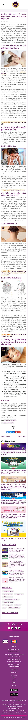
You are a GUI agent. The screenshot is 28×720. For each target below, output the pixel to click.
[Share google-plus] (19, 432)
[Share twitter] (10, 432)
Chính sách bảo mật (14, 652)
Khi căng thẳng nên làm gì (17, 190)
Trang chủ (14, 672)
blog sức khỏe (19, 594)
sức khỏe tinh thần (10, 420)
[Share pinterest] (16, 432)
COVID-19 (17, 605)
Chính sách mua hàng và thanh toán (14, 654)
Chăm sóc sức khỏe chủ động (11, 599)
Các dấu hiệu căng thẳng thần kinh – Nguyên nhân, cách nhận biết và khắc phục (13, 273)
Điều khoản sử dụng (14, 649)
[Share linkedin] (13, 432)
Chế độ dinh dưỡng (8, 602)
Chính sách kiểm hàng (14, 666)
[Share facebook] (7, 432)
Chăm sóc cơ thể (8, 596)
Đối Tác (14, 682)
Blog (14, 677)
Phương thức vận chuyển (14, 661)
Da (4, 607)
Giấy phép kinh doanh (14, 664)
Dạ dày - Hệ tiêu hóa (14, 607)
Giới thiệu (14, 675)
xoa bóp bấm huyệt (8, 422)
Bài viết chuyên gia (8, 591)
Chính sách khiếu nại (14, 659)
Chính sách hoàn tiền (14, 657)
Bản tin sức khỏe (8, 594)
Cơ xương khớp (7, 605)
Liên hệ (14, 680)
